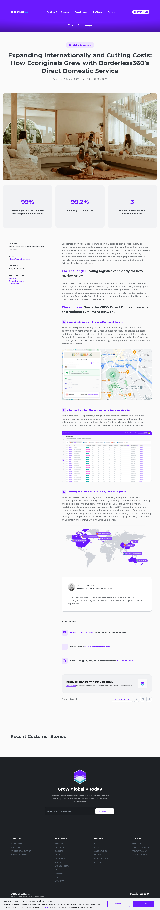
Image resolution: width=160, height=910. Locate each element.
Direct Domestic (16, 281)
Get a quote (105, 811)
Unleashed (60, 858)
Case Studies (100, 851)
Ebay (57, 877)
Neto (57, 870)
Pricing (111, 12)
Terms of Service (140, 847)
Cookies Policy (139, 855)
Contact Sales (141, 12)
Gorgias (59, 851)
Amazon (59, 873)
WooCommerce (63, 866)
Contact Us (100, 862)
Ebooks (98, 855)
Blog (97, 847)
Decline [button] (119, 904)
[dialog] (80, 904)
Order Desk (61, 847)
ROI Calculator (19, 855)
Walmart (59, 881)
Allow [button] (143, 904)
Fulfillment (52, 12)
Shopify (59, 843)
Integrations (101, 858)
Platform (16, 847)
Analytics (13, 278)
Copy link (123, 699)
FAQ (96, 843)
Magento (59, 862)
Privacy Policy (139, 851)
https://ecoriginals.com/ (19, 259)
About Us (136, 843)
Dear (57, 855)
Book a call (71, 686)
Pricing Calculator (21, 851)
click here (44, 907)
